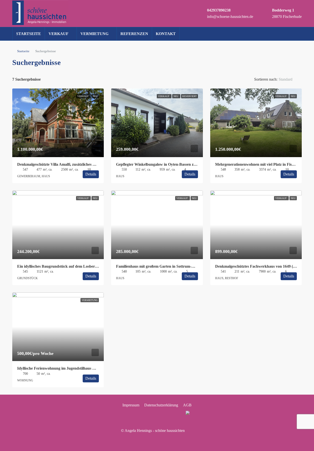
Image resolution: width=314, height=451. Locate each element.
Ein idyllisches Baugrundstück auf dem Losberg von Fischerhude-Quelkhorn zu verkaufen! (93, 266)
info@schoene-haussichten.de (230, 16)
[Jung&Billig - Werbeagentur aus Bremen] (189, 430)
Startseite (28, 34)
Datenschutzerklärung (161, 405)
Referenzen (134, 34)
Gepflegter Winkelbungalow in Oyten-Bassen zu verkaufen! (165, 164)
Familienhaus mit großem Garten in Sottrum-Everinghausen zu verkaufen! (178, 266)
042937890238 (219, 10)
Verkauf (58, 34)
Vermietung (94, 34)
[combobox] (289, 79)
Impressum (130, 405)
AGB (187, 405)
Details (90, 174)
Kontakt (166, 34)
